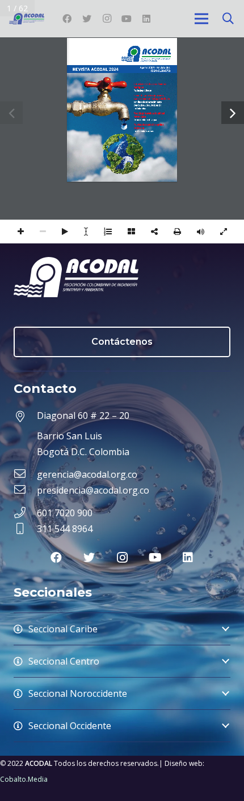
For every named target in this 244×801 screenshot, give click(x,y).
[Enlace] (26, 18)
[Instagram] (107, 19)
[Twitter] (87, 19)
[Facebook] (67, 19)
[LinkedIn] (146, 19)
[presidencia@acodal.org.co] (25, 490)
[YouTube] (126, 19)
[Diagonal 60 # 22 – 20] (25, 417)
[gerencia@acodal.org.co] (25, 474)
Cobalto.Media (24, 779)
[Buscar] (228, 18)
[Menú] (201, 19)
